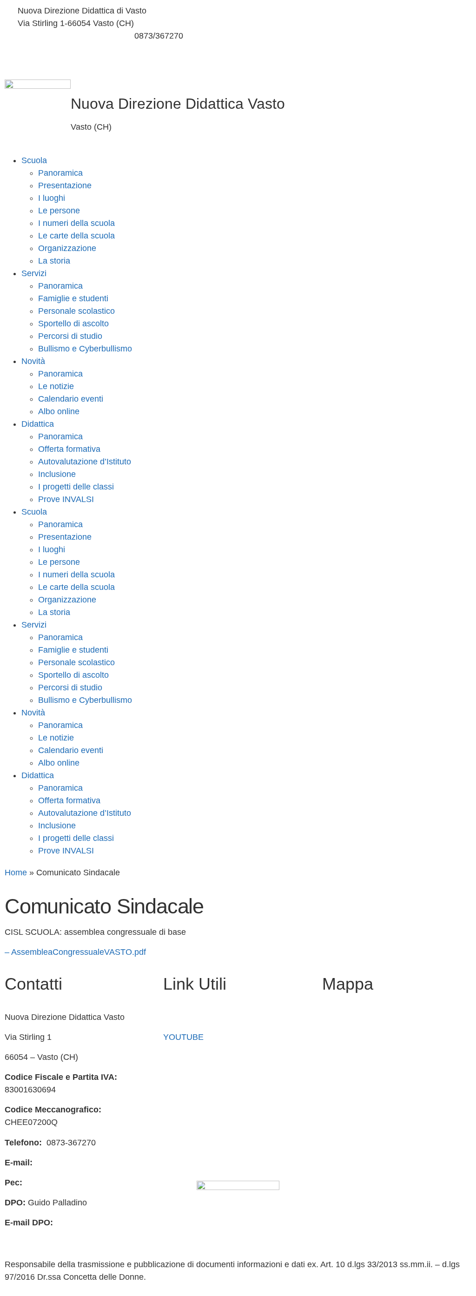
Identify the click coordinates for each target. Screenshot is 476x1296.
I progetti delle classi (76, 486)
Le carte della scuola (76, 235)
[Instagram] (357, 32)
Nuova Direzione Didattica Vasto (178, 103)
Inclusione (57, 474)
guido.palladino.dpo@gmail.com (64, 1235)
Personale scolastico (76, 311)
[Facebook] (357, 11)
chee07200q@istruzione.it (66, 35)
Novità (33, 361)
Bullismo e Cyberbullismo (85, 348)
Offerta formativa (69, 449)
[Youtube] (357, 54)
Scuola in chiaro (193, 1077)
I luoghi (51, 198)
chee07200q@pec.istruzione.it (81, 1182)
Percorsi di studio (70, 336)
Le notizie (56, 386)
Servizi (33, 273)
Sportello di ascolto (73, 323)
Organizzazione (67, 248)
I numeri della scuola (76, 223)
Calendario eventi (70, 398)
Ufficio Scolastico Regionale (215, 1097)
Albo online (58, 411)
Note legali (183, 1157)
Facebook (181, 1017)
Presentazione (65, 185)
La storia (54, 260)
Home (16, 872)
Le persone (59, 210)
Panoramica (60, 173)
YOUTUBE (183, 1037)
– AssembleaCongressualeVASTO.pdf (75, 952)
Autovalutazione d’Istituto (84, 461)
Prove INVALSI (66, 499)
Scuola (34, 160)
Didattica (37, 424)
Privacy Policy (189, 1117)
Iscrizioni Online (192, 1057)
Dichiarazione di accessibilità (216, 1137)
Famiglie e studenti (73, 298)
